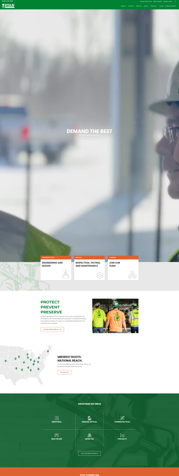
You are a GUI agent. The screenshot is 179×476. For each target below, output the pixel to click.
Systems (123, 6)
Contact (161, 6)
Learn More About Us (52, 329)
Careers (146, 6)
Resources (153, 6)
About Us (138, 6)
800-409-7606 (8, 1)
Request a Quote (167, 1)
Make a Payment (157, 1)
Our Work (130, 6)
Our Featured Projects (89, 453)
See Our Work (64, 372)
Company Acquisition (170, 6)
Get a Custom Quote (89, 143)
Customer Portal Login (146, 1)
